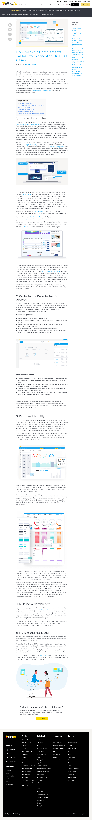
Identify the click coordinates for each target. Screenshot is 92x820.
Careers (70, 745)
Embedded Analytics (58, 748)
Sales (38, 788)
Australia (8, 770)
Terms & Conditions (73, 768)
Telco (38, 745)
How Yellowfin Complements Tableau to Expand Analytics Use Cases (30, 15)
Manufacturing (41, 754)
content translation (43, 610)
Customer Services (42, 794)
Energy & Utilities (42, 765)
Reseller (54, 757)
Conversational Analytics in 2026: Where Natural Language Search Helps (77, 42)
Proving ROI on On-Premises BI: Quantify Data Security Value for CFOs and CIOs (77, 71)
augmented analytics (32, 145)
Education (40, 742)
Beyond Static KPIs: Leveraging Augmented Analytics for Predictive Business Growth (78, 61)
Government (40, 751)
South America (10, 779)
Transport (40, 760)
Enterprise (40, 806)
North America (10, 776)
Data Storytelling (26, 771)
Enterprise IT (56, 754)
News (69, 754)
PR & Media (71, 757)
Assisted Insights (38, 211)
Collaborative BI (26, 786)
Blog (3, 15)
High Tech (40, 763)
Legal (69, 765)
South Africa (9, 784)
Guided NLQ (27, 194)
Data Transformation (28, 780)
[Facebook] (10, 35)
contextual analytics (23, 219)
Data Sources (26, 774)
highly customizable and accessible (28, 124)
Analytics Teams (57, 742)
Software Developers (58, 745)
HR (38, 783)
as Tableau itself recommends (51, 271)
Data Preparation (27, 751)
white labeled (44, 655)
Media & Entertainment (44, 768)
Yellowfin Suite (26, 740)
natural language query (57, 147)
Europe (8, 781)
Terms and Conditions (70, 814)
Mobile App (25, 754)
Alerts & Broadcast (27, 783)
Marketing (40, 791)
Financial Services (42, 748)
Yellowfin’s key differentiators (41, 91)
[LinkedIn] (10, 30)
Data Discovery (26, 742)
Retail (38, 757)
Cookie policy (71, 774)
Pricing (24, 757)
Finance (39, 780)
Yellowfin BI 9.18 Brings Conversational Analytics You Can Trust (77, 32)
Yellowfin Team (30, 64)
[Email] (10, 40)
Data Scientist (56, 760)
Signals (26, 227)
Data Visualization (27, 768)
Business (55, 740)
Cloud (54, 751)
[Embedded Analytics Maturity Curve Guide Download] (42, 171)
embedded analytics (35, 217)
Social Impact (72, 748)
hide (30, 100)
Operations (40, 800)
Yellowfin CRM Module (28, 765)
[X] (13, 754)
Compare (24, 763)
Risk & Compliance (42, 797)
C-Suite (39, 803)
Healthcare (40, 740)
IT (37, 786)
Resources (71, 760)
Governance (25, 777)
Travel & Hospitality (42, 777)
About (69, 740)
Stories (24, 745)
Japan (7, 773)
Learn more (78, 10)
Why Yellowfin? (72, 742)
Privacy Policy (72, 771)
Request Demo (26, 760)
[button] (22, 5)
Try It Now (42, 718)
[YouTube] (13, 762)
